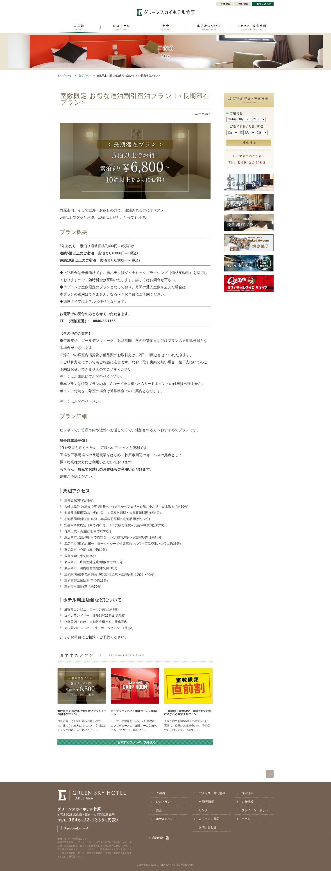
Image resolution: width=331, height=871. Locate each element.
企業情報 (224, 4)
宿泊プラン (84, 75)
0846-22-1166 (251, 162)
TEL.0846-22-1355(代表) (87, 820)
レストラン (122, 28)
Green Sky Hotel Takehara (92, 795)
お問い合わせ (263, 4)
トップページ (64, 75)
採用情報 (242, 4)
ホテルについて (208, 28)
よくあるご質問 (209, 818)
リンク (203, 810)
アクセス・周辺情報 (212, 793)
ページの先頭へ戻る (270, 774)
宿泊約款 (158, 838)
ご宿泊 (79, 28)
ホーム (246, 818)
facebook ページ (74, 828)
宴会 (165, 28)
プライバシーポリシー (256, 810)
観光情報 (208, 801)
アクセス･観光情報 (252, 28)
